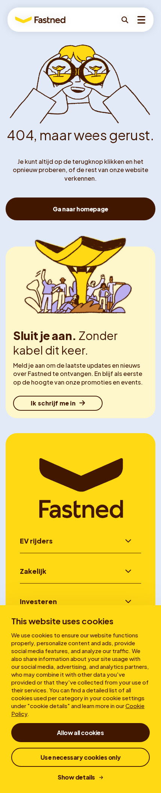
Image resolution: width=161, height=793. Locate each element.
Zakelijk (33, 571)
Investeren (38, 601)
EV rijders (36, 540)
